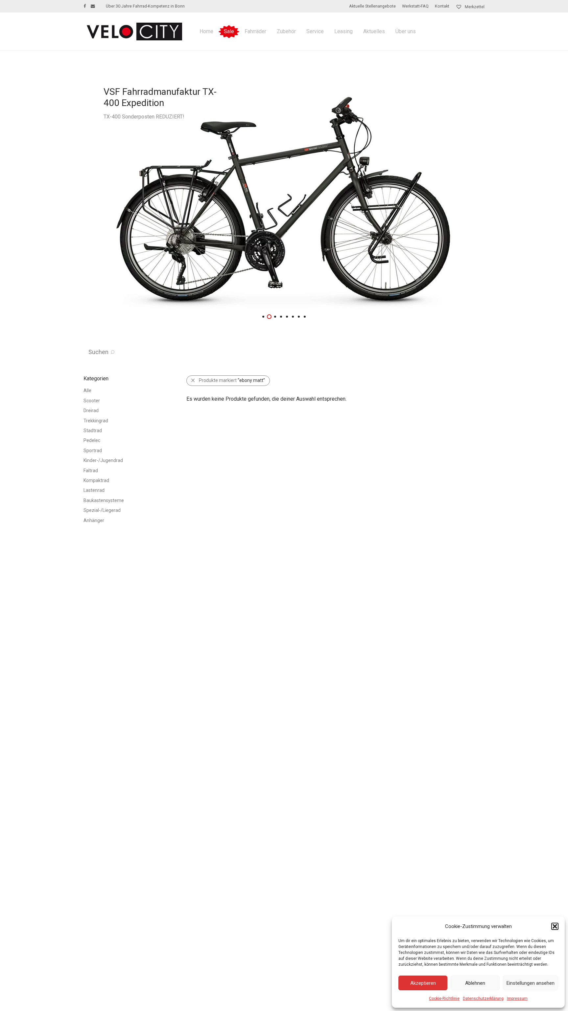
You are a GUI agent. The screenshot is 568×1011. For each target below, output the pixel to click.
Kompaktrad (96, 480)
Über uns (405, 31)
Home (206, 31)
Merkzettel (474, 6)
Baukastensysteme (103, 500)
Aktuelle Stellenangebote (372, 6)
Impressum (517, 998)
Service (315, 31)
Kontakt (442, 6)
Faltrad (90, 470)
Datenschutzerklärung (483, 998)
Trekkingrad (95, 420)
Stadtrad (92, 430)
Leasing (343, 31)
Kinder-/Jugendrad (103, 460)
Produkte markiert (232, 380)
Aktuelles (374, 31)
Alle (87, 390)
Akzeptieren (423, 983)
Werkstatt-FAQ (415, 6)
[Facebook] (84, 6)
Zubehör (286, 31)
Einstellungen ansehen (531, 983)
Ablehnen (475, 983)
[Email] (93, 6)
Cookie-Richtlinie (444, 998)
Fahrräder (255, 31)
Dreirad (91, 410)
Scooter (91, 400)
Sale (229, 31)
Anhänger (93, 520)
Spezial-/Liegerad (102, 510)
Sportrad (92, 450)
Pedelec (91, 440)
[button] (555, 926)
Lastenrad (94, 490)
